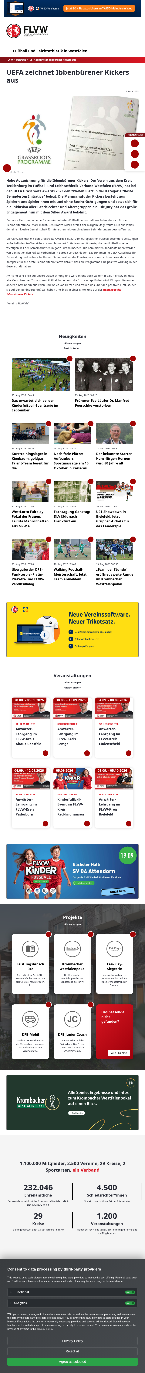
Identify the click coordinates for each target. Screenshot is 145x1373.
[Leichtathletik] (134, 154)
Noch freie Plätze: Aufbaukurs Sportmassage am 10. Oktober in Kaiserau (71, 460)
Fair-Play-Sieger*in (115, 966)
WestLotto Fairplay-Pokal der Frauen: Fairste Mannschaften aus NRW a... (30, 518)
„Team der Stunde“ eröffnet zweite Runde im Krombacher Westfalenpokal (114, 576)
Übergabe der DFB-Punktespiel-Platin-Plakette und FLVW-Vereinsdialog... (28, 576)
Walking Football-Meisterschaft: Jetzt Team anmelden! (70, 574)
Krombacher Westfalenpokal (72, 966)
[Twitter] (29, 92)
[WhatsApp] (9, 92)
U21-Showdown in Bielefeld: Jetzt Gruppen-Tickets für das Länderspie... (112, 518)
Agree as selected (72, 1362)
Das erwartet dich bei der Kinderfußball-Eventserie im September (35, 405)
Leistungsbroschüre (30, 966)
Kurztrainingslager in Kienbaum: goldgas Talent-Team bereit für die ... (30, 460)
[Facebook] (19, 92)
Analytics (20, 1303)
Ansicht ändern (72, 348)
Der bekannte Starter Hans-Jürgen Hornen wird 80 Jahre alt (114, 458)
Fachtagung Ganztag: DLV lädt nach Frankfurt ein (72, 516)
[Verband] (134, 165)
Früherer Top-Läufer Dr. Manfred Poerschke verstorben (102, 402)
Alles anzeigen (72, 343)
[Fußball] (134, 143)
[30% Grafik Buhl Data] (72, 8)
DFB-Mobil (30, 1034)
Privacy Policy (72, 1341)
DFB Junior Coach (72, 1034)
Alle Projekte (119, 1053)
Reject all (72, 1351)
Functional (21, 1292)
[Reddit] (39, 92)
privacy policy (45, 1329)
